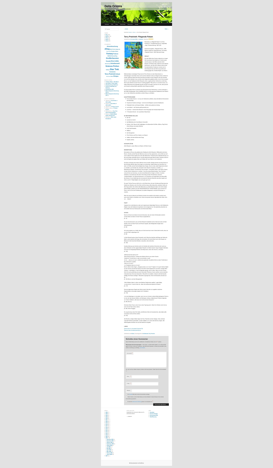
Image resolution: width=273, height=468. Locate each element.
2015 (107, 428)
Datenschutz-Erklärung (136, 401)
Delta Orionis (113, 6)
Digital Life (118, 49)
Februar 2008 (109, 452)
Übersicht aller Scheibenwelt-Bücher (132, 330)
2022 (107, 418)
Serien (107, 40)
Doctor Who (108, 51)
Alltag (107, 49)
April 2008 (109, 449)
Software (108, 69)
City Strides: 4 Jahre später (111, 83)
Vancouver (108, 76)
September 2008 (110, 443)
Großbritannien (112, 58)
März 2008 (109, 451)
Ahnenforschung (112, 46)
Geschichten (122, 24)
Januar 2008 (109, 454)
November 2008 (110, 440)
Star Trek (114, 69)
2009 (107, 436)
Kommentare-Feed (154, 415)
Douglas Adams (114, 51)
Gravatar (130, 394)
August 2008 (109, 445)
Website (128, 390)
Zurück (126, 29)
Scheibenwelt (145, 333)
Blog (107, 34)
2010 (107, 434)
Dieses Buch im (133, 328)
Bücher (134, 32)
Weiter (166, 29)
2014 (107, 430)
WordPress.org (153, 416)
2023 (107, 416)
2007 (107, 455)
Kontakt (136, 24)
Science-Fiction (112, 66)
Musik (107, 39)
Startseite (107, 24)
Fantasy (109, 53)
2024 (107, 415)
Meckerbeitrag (107, 63)
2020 (107, 421)
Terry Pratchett (152, 333)
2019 (107, 422)
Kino (112, 61)
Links (116, 61)
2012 (107, 433)
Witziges (115, 76)
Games (109, 56)
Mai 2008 (108, 448)
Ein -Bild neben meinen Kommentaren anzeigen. (139, 394)
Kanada (108, 61)
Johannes (141, 39)
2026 (107, 412)
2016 (107, 427)
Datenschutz (130, 24)
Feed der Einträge (154, 413)
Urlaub (118, 74)
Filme (107, 37)
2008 (107, 437)
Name (129, 376)
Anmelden (152, 412)
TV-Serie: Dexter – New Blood (112, 81)
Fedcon (115, 54)
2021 (107, 419)
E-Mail (129, 383)
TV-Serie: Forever (115, 106)
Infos (112, 24)
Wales (111, 76)
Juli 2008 (109, 446)
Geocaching (114, 56)
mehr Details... (143, 347)
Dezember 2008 (110, 439)
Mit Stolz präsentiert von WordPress (136, 463)
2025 (107, 413)
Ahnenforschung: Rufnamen (112, 84)
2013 (107, 431)
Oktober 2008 (109, 442)
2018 (107, 424)
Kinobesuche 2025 (110, 89)
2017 (107, 425)
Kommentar (130, 353)
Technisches (112, 72)
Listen (116, 24)
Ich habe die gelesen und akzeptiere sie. (140, 401)
